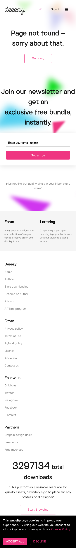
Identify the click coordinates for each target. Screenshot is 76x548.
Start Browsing (38, 509)
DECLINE (39, 541)
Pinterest (10, 415)
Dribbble (10, 385)
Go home (38, 58)
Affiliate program (15, 308)
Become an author (16, 294)
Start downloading (16, 286)
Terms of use (12, 336)
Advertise (10, 358)
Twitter (9, 393)
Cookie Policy (60, 529)
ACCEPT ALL (15, 541)
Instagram (11, 400)
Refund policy (13, 343)
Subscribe (38, 155)
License (9, 351)
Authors (9, 279)
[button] (66, 9)
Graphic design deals (18, 435)
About (8, 272)
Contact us (11, 365)
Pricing (9, 301)
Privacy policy (13, 328)
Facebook (10, 407)
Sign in (55, 9)
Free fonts (11, 442)
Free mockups (13, 449)
